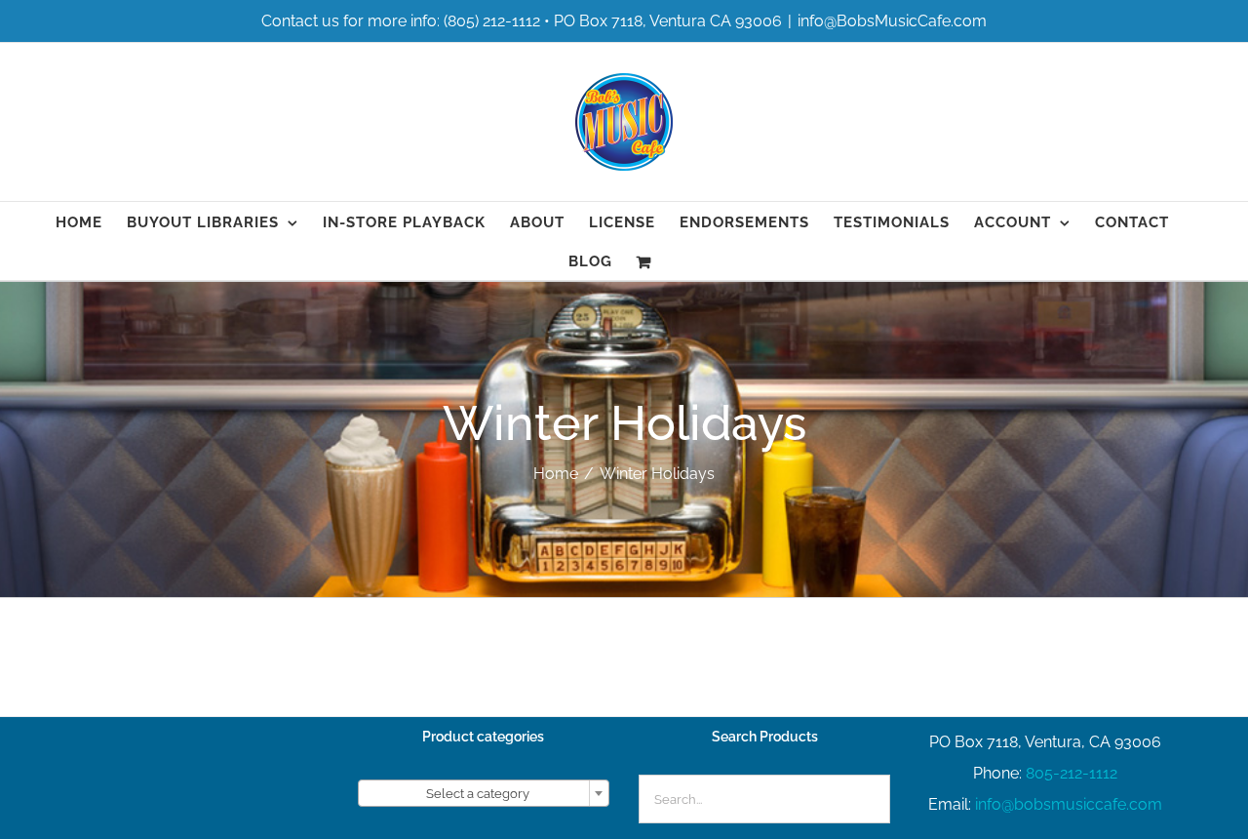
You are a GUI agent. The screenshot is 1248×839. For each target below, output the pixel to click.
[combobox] (483, 793)
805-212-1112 (1071, 773)
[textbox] (483, 794)
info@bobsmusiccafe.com (1068, 804)
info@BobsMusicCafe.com (892, 21)
